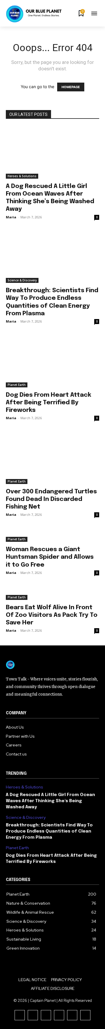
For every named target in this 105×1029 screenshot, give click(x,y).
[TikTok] (46, 1015)
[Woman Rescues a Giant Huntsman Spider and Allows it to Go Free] (52, 536)
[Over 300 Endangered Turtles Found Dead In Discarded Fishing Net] (52, 458)
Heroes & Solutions (22, 176)
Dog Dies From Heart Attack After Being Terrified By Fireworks (48, 402)
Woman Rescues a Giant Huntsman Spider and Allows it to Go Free (50, 557)
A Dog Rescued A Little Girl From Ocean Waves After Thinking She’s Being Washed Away (50, 801)
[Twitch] (59, 1015)
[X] (72, 1015)
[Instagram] (33, 1015)
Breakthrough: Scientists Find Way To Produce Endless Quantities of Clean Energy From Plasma (49, 831)
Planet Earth (17, 385)
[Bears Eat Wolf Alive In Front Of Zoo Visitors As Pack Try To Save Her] (52, 594)
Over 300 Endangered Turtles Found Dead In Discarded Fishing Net (51, 499)
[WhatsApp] (85, 1015)
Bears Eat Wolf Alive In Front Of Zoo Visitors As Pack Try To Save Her (51, 615)
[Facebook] (20, 1015)
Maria (11, 217)
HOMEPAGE (71, 87)
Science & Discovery (22, 280)
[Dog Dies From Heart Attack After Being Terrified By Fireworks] (52, 361)
